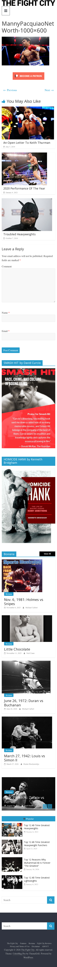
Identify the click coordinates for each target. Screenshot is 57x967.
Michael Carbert (31, 607)
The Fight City (12, 943)
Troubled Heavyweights (19, 234)
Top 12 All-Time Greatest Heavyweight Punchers (37, 844)
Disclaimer (36, 946)
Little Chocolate (17, 649)
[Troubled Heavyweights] (27, 200)
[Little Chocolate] (27, 616)
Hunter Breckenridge (31, 764)
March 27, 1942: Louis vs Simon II (24, 757)
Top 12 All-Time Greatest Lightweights (37, 879)
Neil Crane (30, 653)
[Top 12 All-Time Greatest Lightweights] (13, 875)
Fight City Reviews (44, 943)
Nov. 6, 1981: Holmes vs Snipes (23, 601)
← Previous (10, 90)
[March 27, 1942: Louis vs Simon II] (27, 718)
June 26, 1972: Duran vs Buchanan (23, 702)
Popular (30, 818)
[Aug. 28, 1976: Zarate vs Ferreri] (28, 778)
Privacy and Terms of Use (19, 946)
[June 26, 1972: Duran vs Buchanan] (26, 662)
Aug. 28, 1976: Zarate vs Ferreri (24, 799)
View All (47, 553)
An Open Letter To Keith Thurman (26, 143)
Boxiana (9, 594)
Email (6, 331)
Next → (49, 90)
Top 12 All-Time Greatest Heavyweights (37, 827)
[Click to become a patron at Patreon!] (28, 72)
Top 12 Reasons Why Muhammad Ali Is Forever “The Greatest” (37, 862)
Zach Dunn (28, 805)
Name (6, 312)
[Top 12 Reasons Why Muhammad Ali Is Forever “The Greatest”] (13, 857)
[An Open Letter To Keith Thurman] (28, 108)
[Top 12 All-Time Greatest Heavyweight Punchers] (13, 839)
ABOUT (45, 946)
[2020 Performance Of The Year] (24, 154)
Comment (7, 266)
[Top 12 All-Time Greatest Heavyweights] (13, 823)
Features (23, 943)
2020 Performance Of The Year (24, 188)
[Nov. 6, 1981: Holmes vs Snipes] (22, 561)
